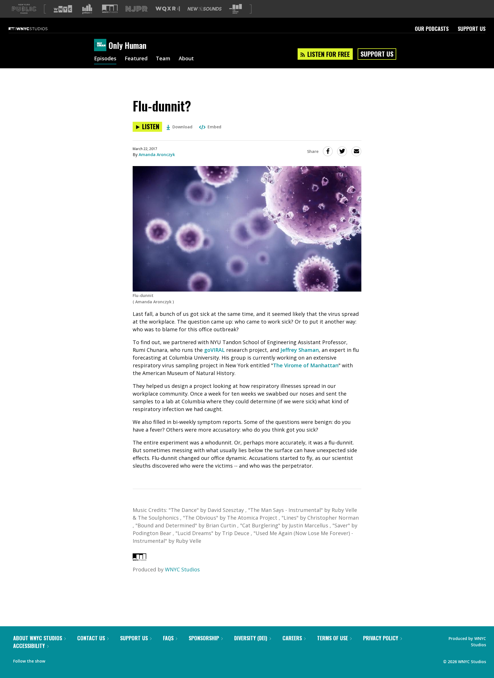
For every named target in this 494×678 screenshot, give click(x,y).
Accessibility (29, 645)
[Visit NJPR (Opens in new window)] (137, 9)
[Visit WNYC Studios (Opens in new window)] (110, 9)
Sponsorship (204, 638)
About (186, 58)
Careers (292, 638)
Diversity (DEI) (250, 638)
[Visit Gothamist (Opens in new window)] (87, 9)
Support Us (471, 28)
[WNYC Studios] (139, 558)
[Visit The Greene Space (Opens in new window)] (235, 9)
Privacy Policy (380, 638)
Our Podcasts (432, 28)
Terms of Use (332, 638)
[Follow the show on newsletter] (75, 660)
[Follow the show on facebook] (53, 660)
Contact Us (91, 638)
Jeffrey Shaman (299, 349)
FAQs (168, 638)
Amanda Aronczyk (157, 154)
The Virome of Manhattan (305, 365)
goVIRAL (214, 349)
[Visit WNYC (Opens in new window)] (63, 9)
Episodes (105, 58)
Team (163, 58)
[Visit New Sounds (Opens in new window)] (205, 9)
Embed (214, 126)
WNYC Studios (182, 569)
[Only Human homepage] (101, 45)
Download (182, 126)
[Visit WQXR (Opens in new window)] (168, 9)
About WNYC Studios (37, 638)
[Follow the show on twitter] (64, 660)
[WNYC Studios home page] (35, 28)
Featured (136, 58)
